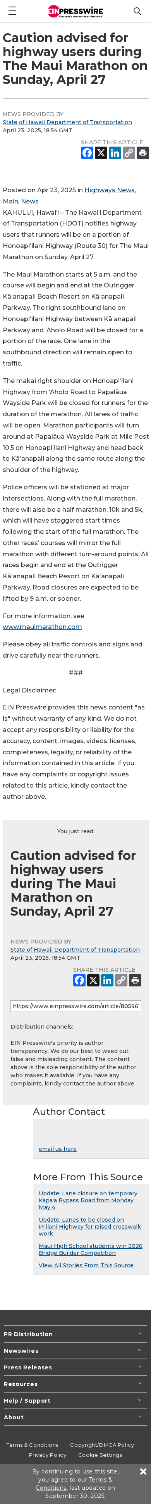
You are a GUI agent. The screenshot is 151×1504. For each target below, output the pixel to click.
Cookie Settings (100, 1455)
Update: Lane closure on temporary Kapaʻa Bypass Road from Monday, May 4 (88, 1200)
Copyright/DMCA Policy (102, 1445)
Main (10, 201)
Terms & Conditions (32, 1445)
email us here (58, 1148)
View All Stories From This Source (86, 1265)
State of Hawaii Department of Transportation (67, 122)
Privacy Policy (48, 1455)
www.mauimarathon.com (42, 627)
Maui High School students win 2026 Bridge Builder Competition (90, 1249)
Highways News (109, 190)
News (30, 201)
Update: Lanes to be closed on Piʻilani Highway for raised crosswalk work (90, 1226)
